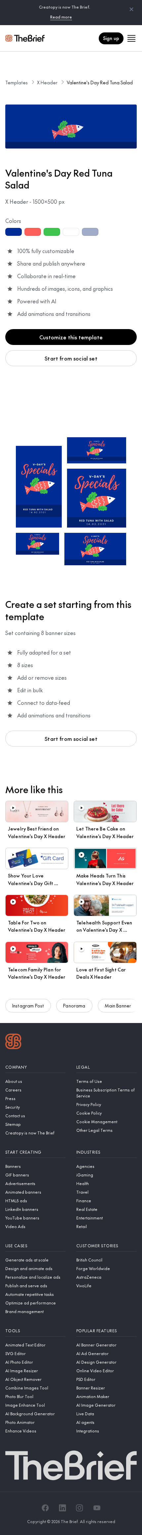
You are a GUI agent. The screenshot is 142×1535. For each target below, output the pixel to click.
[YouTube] (96, 1508)
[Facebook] (45, 1508)
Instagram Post (28, 1005)
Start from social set (71, 358)
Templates (16, 82)
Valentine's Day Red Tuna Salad (100, 82)
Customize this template (71, 337)
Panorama (74, 1005)
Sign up (111, 38)
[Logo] (13, 1042)
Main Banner (118, 1005)
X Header (47, 82)
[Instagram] (79, 1508)
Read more (61, 17)
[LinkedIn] (62, 1508)
